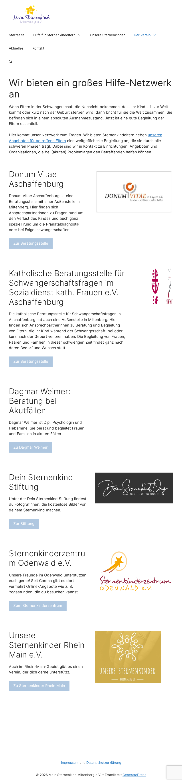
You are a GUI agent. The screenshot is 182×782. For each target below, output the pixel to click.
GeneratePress (134, 775)
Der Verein (142, 35)
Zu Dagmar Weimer (30, 447)
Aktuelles (16, 48)
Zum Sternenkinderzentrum (37, 605)
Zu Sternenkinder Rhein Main (39, 685)
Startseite (16, 35)
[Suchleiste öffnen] (10, 61)
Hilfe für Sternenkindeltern (54, 35)
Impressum (70, 762)
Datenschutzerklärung (103, 762)
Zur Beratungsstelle (30, 243)
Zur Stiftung (23, 523)
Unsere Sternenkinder (107, 35)
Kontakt (38, 48)
